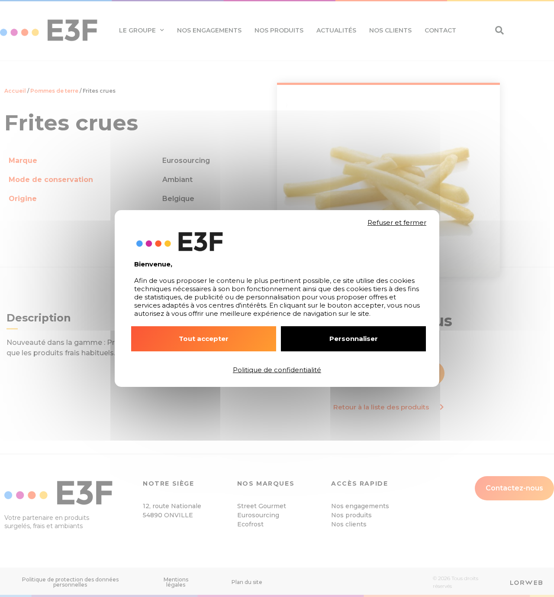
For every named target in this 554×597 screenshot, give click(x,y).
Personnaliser (353, 338)
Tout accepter (204, 338)
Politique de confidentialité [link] (277, 370)
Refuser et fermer (396, 223)
